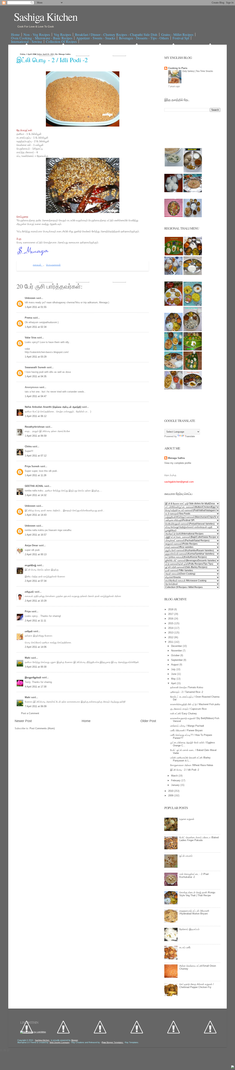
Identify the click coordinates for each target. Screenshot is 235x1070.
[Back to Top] (232, 1067)
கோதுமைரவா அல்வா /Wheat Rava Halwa (191, 765)
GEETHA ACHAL (34, 486)
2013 (171, 632)
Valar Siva (31, 337)
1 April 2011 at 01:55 (35, 307)
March (174, 775)
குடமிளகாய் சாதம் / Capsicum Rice (188, 709)
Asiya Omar (32, 545)
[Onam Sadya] (192, 349)
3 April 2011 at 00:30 (35, 666)
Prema (29, 317)
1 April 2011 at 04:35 (35, 376)
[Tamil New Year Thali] (174, 254)
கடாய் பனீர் (185, 947)
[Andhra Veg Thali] (192, 274)
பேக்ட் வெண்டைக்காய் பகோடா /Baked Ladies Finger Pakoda (199, 839)
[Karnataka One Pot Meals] (192, 305)
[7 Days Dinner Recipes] (192, 191)
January (175, 785)
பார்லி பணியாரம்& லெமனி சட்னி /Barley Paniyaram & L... (190, 759)
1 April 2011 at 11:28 (35, 475)
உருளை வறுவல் (186, 819)
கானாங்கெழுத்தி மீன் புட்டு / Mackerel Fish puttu (195, 704)
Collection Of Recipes (61, 41)
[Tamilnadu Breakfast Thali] (173, 274)
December (177, 646)
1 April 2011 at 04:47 (35, 396)
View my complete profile (177, 463)
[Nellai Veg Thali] (192, 330)
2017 (171, 614)
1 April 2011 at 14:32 (35, 495)
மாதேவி (29, 631)
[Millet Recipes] (193, 171)
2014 (171, 628)
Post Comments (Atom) (42, 728)
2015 (171, 623)
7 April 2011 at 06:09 (35, 706)
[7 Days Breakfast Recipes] (173, 191)
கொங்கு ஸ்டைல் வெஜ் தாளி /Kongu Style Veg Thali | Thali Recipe (197, 894)
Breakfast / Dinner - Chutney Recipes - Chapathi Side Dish (116, 34)
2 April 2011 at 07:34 (35, 581)
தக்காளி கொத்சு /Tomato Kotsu (186, 687)
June (174, 674)
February (176, 780)
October (175, 655)
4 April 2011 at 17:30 (35, 686)
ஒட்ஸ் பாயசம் (185, 855)
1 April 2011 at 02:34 (35, 327)
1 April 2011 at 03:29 (35, 356)
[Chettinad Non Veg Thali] (173, 388)
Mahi (28, 657)
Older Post (148, 721)
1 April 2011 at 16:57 (35, 534)
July (173, 669)
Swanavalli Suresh (36, 367)
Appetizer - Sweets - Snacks (95, 38)
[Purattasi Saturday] (192, 369)
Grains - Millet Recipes (177, 34)
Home (15, 34)
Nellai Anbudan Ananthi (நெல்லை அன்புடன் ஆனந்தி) (53, 407)
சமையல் (38, 265)
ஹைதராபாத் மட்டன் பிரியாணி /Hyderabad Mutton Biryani (194, 912)
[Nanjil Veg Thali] (192, 388)
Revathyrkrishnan (35, 426)
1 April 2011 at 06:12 (35, 416)
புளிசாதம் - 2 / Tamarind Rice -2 (186, 692)
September (177, 660)
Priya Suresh (32, 466)
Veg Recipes (62, 34)
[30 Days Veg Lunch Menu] (192, 216)
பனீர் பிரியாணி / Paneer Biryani (186, 730)
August (175, 664)
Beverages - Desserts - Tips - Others (144, 38)
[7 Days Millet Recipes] (173, 216)
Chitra (28, 446)
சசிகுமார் (30, 591)
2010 (171, 791)
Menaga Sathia (176, 458)
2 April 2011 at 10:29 (35, 600)
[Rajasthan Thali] (173, 305)
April (174, 683)
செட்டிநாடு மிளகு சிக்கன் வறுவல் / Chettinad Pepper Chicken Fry (196, 986)
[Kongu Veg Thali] (173, 330)
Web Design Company (60, 1042)
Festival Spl (181, 38)
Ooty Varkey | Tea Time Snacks (197, 71)
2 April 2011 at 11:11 (35, 620)
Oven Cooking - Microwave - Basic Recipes (41, 38)
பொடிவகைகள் (53, 265)
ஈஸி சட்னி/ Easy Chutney (183, 713)
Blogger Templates (113, 1042)
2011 (171, 642)
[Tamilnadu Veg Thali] (193, 254)
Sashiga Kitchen (45, 16)
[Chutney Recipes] (174, 165)
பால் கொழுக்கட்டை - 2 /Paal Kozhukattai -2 (194, 875)
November (177, 650)
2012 (171, 637)
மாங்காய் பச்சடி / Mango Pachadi (187, 725)
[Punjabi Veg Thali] (173, 349)
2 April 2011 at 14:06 (35, 647)
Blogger (74, 1040)
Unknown (30, 298)
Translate (190, 436)
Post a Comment (30, 713)
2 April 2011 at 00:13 (35, 554)
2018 (171, 609)
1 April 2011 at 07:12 (35, 455)
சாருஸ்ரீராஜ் (31, 565)
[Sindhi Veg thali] (173, 369)
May (173, 678)
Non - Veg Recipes (37, 34)
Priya (28, 611)
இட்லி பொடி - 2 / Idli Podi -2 (52, 60)
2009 (171, 795)
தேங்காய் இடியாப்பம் (189, 929)
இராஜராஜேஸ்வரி (33, 677)
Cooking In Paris (177, 68)
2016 (171, 618)
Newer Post (23, 721)
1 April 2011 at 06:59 (35, 435)
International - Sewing (26, 41)
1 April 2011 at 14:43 (35, 514)
